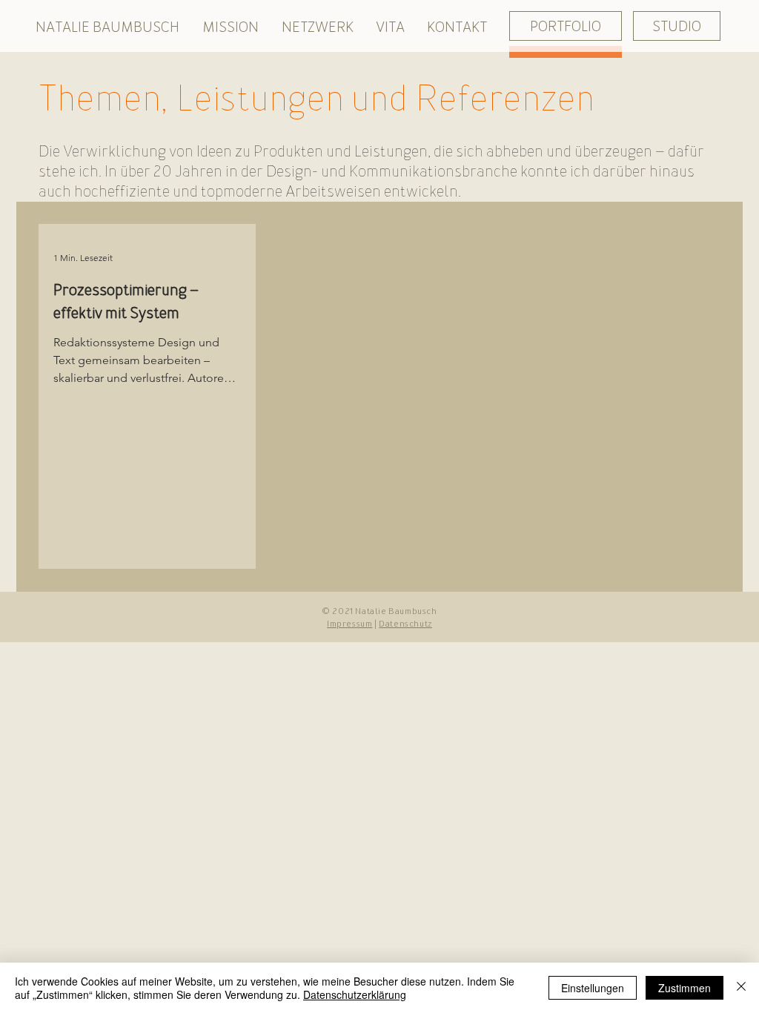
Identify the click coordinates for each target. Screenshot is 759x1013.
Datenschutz (405, 624)
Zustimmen (684, 987)
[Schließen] (741, 987)
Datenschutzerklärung (354, 994)
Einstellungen (592, 987)
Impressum (349, 624)
